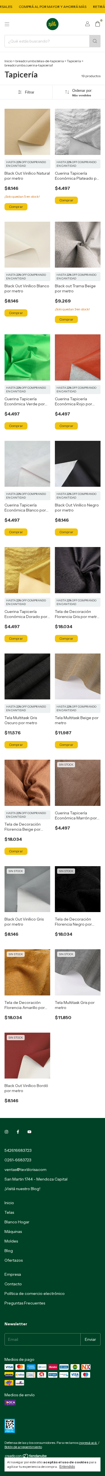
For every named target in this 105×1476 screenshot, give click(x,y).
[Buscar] (95, 41)
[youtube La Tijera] (29, 1131)
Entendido (67, 1467)
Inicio (8, 61)
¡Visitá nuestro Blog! (22, 1188)
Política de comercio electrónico (34, 1293)
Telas (9, 1212)
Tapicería (74, 61)
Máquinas (13, 1231)
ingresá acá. (88, 1443)
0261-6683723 (17, 1159)
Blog (8, 1250)
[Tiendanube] (26, 1457)
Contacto (13, 1283)
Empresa (12, 1274)
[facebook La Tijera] (18, 1131)
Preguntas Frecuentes (24, 1303)
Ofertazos (13, 1260)
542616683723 (18, 1150)
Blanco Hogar (16, 1221)
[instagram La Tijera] (6, 1131)
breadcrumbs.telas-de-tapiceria (39, 61)
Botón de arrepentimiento (23, 1447)
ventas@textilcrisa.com (25, 1169)
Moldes (11, 1241)
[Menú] (7, 24)
